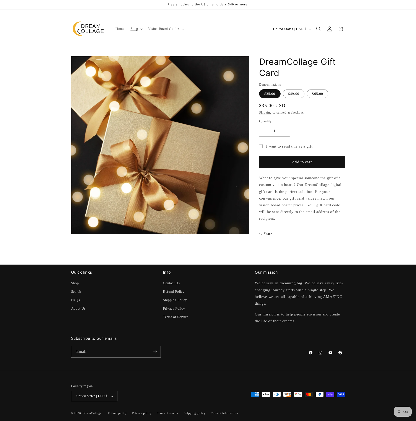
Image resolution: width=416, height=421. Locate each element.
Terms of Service (175, 317)
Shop (75, 283)
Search (76, 292)
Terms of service (168, 413)
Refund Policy (174, 292)
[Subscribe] (155, 352)
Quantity (265, 121)
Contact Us (171, 283)
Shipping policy (195, 413)
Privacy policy (142, 413)
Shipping (265, 112)
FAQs (75, 300)
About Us (78, 308)
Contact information (224, 413)
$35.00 (269, 93)
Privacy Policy (174, 308)
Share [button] (267, 234)
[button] (136, 29)
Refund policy (117, 413)
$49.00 (293, 93)
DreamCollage (92, 413)
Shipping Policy (175, 300)
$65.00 (317, 93)
